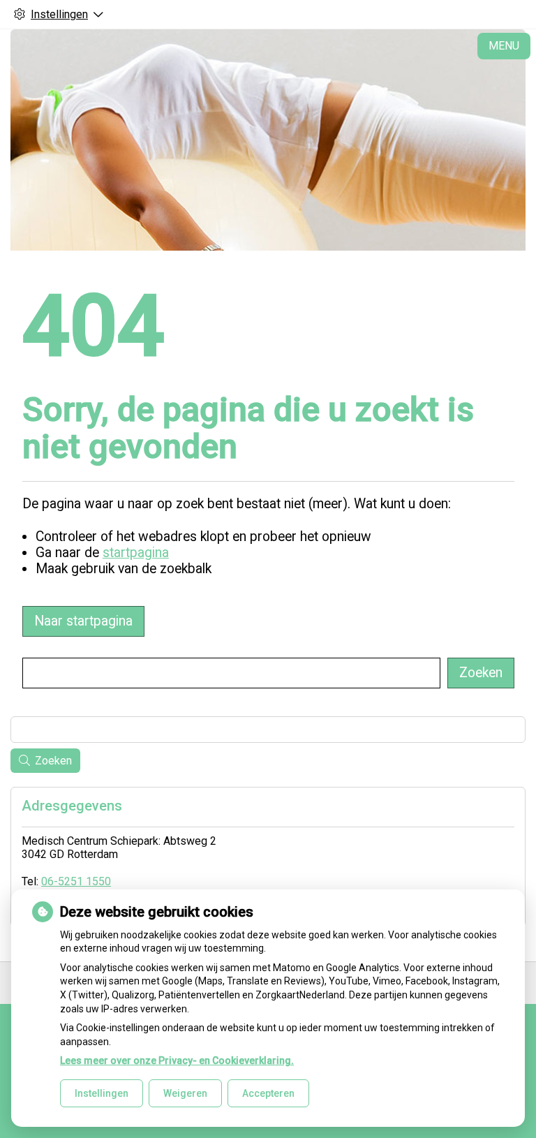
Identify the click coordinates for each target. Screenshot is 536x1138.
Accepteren (268, 1093)
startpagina (136, 553)
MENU (504, 45)
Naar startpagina (83, 621)
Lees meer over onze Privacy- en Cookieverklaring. (177, 1060)
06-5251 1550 (76, 881)
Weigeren (185, 1093)
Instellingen (101, 1093)
